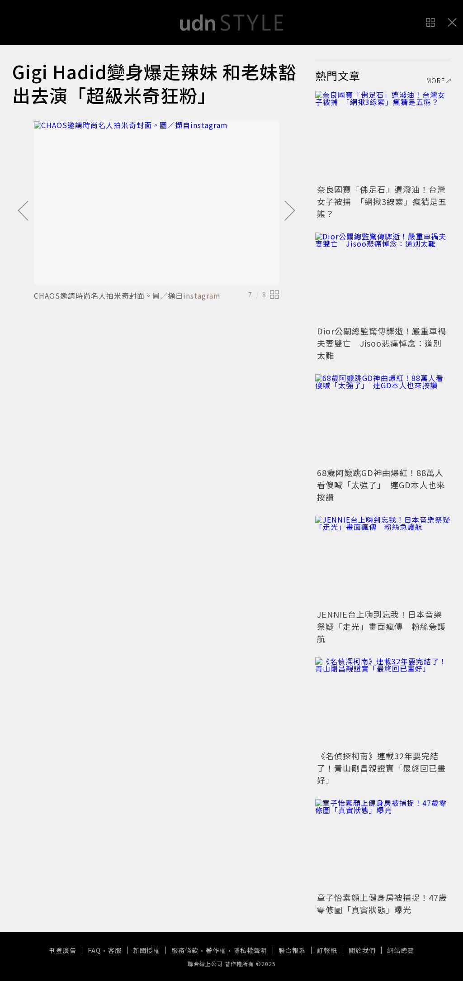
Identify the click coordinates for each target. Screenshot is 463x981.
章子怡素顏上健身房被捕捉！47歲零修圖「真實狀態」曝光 (382, 903)
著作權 (216, 950)
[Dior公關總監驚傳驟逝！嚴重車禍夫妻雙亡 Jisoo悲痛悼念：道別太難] (383, 278)
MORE (435, 80)
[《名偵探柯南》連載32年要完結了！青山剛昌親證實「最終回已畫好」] (383, 702)
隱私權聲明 (250, 950)
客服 (115, 950)
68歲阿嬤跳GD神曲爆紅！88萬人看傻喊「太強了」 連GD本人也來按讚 (381, 485)
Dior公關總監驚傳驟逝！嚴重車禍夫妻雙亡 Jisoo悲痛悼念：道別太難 (381, 343)
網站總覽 (400, 950)
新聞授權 (146, 950)
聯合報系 (292, 950)
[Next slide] (290, 211)
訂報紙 (327, 950)
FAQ (94, 950)
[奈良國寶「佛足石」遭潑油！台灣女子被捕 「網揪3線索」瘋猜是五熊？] (383, 136)
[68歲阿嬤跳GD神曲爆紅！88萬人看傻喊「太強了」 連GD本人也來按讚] (383, 419)
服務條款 (184, 950)
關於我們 (362, 950)
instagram (202, 295)
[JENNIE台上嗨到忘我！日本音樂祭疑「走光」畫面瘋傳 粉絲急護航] (383, 561)
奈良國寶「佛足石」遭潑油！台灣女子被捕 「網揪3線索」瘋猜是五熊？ (382, 201)
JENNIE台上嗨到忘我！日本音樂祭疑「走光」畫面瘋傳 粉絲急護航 (381, 626)
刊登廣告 (62, 950)
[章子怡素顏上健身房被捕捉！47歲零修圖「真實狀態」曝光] (383, 844)
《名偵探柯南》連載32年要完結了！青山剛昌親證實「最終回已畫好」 (381, 768)
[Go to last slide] (23, 211)
